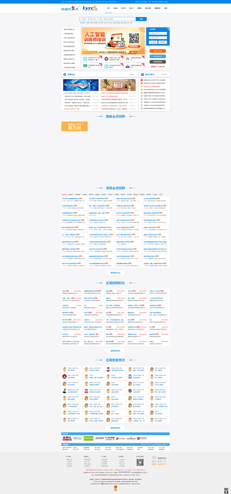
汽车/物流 (155, 194)
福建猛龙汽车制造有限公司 (69, 293)
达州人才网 (76, 449)
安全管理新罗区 (72, 392)
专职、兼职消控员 (162, 237)
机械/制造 (70, 194)
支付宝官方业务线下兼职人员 (134, 222)
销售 (122, 22)
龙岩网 (74, 447)
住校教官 (155, 237)
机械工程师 (69, 229)
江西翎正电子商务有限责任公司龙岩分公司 (74, 329)
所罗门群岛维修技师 (155, 312)
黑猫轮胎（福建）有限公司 (113, 293)
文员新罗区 (71, 385)
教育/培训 (104, 194)
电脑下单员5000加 (98, 200)
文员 (105, 22)
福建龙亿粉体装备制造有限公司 (115, 307)
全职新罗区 (136, 377)
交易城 (95, 22)
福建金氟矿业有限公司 (90, 307)
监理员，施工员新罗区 (96, 377)
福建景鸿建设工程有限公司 (69, 249)
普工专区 (87, 461)
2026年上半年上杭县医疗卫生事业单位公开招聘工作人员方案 (154, 99)
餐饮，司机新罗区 (138, 370)
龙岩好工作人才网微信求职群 (150, 86)
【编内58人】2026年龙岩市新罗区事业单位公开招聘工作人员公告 (154, 102)
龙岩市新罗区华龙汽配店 (91, 315)
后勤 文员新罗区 (138, 399)
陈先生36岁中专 (160, 418)
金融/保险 (97, 194)
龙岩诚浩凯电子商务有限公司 (97, 220)
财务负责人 (123, 244)
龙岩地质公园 (130, 449)
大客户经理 (101, 237)
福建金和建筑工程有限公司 (124, 242)
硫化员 (108, 291)
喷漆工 (68, 237)
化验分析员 (151, 244)
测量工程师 (97, 208)
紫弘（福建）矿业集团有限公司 (98, 206)
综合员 (164, 222)
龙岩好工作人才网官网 (73, 1)
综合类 (160, 194)
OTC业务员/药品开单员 (156, 298)
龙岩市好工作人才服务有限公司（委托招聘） (75, 300)
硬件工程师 (109, 251)
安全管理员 (103, 265)
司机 (131, 22)
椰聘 (139, 449)
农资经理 (96, 237)
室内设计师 (69, 251)
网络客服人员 (162, 208)
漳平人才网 (88, 1)
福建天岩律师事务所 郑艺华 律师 (129, 481)
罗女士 (113, 411)
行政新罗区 (71, 377)
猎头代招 (148, 8)
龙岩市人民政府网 (66, 447)
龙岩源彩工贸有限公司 (156, 343)
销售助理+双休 (66, 312)
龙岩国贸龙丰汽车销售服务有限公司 (72, 220)
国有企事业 (105, 466)
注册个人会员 (157, 51)
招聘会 (139, 8)
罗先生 (113, 375)
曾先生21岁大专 (73, 411)
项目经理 (150, 237)
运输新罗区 (115, 392)
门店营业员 (65, 305)
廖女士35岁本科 (138, 389)
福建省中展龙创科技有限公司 (124, 198)
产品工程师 (105, 258)
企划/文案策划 (77, 244)
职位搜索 (104, 464)
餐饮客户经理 (108, 237)
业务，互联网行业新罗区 (162, 406)
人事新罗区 (136, 392)
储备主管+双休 (151, 200)
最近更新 (64, 194)
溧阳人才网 (65, 449)
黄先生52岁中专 (73, 418)
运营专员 (101, 222)
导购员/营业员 (84, 244)
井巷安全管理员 (109, 208)
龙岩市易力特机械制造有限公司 (71, 198)
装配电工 (75, 229)
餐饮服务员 (131, 312)
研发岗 (110, 258)
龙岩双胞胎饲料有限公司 (151, 220)
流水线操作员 (70, 258)
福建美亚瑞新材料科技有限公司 (115, 300)
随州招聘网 (161, 449)
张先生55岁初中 (160, 375)
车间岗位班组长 (134, 265)
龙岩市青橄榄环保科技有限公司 (71, 256)
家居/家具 (123, 194)
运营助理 (96, 222)
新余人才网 (151, 447)
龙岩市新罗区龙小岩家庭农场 (136, 343)
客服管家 (110, 229)
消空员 (159, 251)
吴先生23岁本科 (116, 368)
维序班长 (105, 229)
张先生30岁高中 (73, 368)
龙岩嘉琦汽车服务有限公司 (124, 206)
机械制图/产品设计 (78, 200)
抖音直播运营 (70, 244)
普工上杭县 (115, 413)
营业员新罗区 (94, 399)
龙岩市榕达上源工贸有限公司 (136, 329)
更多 (165, 8)
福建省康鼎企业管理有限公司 (152, 213)
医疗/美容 (110, 194)
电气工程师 (136, 229)
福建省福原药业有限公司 (157, 300)
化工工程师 (126, 265)
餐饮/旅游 (142, 194)
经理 (99, 22)
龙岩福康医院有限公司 (68, 213)
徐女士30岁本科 (73, 375)
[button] (132, 52)
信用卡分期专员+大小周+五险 (70, 341)
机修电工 (108, 298)
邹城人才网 (129, 447)
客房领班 (81, 208)
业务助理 (104, 251)
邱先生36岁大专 (160, 404)
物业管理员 (154, 251)
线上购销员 (80, 265)
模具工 (84, 258)
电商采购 (86, 265)
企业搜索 (104, 461)
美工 (111, 22)
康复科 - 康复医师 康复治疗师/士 (81, 215)
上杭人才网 (82, 1)
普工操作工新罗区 (116, 377)
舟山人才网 (161, 447)
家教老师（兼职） (125, 200)
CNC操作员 (85, 237)
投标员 (82, 251)
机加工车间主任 (162, 258)
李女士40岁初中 (160, 368)
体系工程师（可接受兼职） (113, 305)
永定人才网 (107, 1)
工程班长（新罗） (98, 229)
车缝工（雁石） (66, 298)
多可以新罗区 (159, 385)
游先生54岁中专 (138, 368)
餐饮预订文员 (75, 208)
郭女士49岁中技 (95, 404)
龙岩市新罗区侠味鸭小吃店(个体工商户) (95, 293)
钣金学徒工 (123, 258)
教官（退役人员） (89, 341)
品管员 (150, 222)
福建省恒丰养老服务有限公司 (92, 343)
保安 (149, 251)
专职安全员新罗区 (95, 392)
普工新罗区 (158, 370)
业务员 (118, 22)
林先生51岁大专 (95, 389)
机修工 (64, 291)
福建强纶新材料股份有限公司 (97, 256)
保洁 (122, 237)
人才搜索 (122, 466)
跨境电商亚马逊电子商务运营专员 (71, 327)
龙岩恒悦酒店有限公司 (68, 206)
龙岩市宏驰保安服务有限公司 (124, 234)
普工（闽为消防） (139, 258)
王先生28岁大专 (138, 418)
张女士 (157, 411)
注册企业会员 (157, 56)
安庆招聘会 (140, 447)
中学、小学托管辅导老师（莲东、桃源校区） (118, 320)
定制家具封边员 (132, 327)
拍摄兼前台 (123, 215)
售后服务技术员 (81, 229)
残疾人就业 (87, 464)
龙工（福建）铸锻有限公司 (69, 234)
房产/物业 (129, 194)
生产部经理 (159, 229)
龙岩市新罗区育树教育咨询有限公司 (116, 322)
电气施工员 (65, 334)
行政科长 (109, 265)
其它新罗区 (71, 370)
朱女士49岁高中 (116, 418)
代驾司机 (133, 208)
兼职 (125, 22)
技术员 (156, 258)
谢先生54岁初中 (73, 397)
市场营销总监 (97, 251)
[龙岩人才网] (79, 10)
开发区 (91, 22)
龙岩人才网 (64, 1)
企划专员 (156, 208)
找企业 (116, 8)
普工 (72, 200)
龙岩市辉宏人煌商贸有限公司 (97, 198)
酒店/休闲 (148, 194)
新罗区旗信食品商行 (155, 336)
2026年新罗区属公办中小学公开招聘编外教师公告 (154, 89)
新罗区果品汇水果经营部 (69, 307)
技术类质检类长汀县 (74, 413)
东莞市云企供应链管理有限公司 (158, 293)
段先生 (113, 397)
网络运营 (96, 244)
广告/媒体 (84, 194)
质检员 (76, 258)
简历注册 (104, 459)
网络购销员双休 (102, 244)
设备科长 (163, 244)
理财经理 (131, 251)
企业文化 (69, 464)
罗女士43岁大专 (73, 382)
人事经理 (69, 208)
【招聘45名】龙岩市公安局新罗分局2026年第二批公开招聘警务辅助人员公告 (154, 83)
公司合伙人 (123, 222)
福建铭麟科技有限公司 (122, 263)
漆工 (75, 222)
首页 (108, 8)
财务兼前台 (130, 215)
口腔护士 (151, 208)
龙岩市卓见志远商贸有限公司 (70, 263)
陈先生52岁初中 (95, 411)
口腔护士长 (87, 320)
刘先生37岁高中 (116, 389)
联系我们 (166, 1)
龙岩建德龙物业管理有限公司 (114, 315)
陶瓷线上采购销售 (107, 200)
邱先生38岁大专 (138, 411)
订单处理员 (69, 265)
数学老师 (108, 341)
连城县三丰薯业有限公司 (151, 227)
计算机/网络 (77, 194)
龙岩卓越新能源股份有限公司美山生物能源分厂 (157, 242)
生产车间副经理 (152, 229)
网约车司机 (123, 208)
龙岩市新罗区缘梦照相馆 (151, 198)
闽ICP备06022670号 (96, 484)
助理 (102, 22)
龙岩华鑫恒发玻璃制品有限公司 (136, 307)
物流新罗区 (71, 399)
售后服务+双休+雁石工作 (162, 200)
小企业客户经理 (125, 251)
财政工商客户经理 (138, 251)
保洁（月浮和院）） (129, 237)
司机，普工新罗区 (160, 392)
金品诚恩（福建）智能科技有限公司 (154, 263)
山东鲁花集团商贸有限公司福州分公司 (100, 234)
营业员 (114, 22)
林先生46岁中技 (95, 382)
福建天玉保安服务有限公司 (151, 234)
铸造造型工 (130, 229)
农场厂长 (130, 341)
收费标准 (161, 1)
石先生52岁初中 (95, 368)
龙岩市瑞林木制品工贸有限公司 (158, 329)
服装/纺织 (136, 194)
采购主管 (161, 265)
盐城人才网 (86, 449)
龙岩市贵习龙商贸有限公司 (124, 213)
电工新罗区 (158, 421)
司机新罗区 (115, 399)
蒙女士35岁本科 (73, 404)
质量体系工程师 (132, 334)
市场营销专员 (70, 215)
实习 (128, 22)
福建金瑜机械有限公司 (134, 336)
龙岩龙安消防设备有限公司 (124, 256)
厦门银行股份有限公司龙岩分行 (125, 249)
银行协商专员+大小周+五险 (154, 215)
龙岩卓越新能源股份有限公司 (97, 263)
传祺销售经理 (80, 222)
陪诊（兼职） (131, 298)
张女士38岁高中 (138, 404)
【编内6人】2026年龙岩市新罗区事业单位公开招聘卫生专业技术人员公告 (154, 105)
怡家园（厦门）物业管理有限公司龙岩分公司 (101, 227)
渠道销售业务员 (154, 305)
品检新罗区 (115, 421)
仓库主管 (86, 312)
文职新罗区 (115, 406)
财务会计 (103, 208)
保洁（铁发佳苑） (138, 237)
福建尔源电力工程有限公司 (69, 336)
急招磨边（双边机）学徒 (135, 305)
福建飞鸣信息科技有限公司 (124, 220)
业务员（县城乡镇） (138, 215)
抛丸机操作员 (78, 237)
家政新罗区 (136, 406)
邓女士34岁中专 (138, 397)
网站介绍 (69, 459)
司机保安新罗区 (94, 370)
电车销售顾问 (70, 222)
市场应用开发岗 (98, 258)
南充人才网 (118, 447)
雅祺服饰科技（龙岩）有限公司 (98, 213)
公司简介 (69, 461)
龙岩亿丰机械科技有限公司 (124, 227)
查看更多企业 (115, 273)
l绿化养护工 (164, 251)
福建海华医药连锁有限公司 (135, 322)
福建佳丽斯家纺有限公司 (69, 242)
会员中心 (122, 461)
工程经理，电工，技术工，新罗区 (143, 421)
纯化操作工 (157, 244)
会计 (108, 22)
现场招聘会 (87, 459)
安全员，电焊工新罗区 (96, 421)
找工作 (123, 8)
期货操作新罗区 (94, 385)
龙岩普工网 (151, 449)
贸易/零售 (91, 194)
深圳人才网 (97, 449)
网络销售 (75, 265)
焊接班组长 (166, 265)
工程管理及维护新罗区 (96, 413)
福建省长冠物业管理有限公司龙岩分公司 (155, 249)
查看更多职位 (115, 351)
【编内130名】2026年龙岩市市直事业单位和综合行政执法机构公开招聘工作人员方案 (154, 96)
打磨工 (68, 200)
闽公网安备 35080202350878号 (111, 484)
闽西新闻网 (86, 447)
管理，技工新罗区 (138, 413)
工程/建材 (116, 194)
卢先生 (91, 375)
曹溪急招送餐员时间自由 (91, 291)
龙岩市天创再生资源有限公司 (158, 322)
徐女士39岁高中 (95, 397)
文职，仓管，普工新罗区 (97, 406)
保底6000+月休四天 (155, 291)
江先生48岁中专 (95, 418)
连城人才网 (113, 1)
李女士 (113, 382)
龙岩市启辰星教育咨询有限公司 (115, 343)
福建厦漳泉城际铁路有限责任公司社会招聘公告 (154, 92)
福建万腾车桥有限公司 (150, 256)
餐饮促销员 (153, 334)
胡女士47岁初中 (138, 382)
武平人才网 (101, 1)
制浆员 (80, 258)
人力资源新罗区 (72, 406)
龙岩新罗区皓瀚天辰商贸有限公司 (98, 242)
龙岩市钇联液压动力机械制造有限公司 (116, 336)
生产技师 (154, 222)
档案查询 (157, 8)
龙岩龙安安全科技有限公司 (96, 249)
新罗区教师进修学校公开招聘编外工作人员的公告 (154, 108)
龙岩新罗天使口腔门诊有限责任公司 (154, 206)
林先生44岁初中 (160, 397)
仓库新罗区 (115, 385)
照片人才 (122, 464)
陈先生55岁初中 (160, 389)
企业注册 (122, 459)
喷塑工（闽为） (131, 258)
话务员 (128, 208)
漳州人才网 (108, 447)
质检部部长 (151, 258)
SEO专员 (130, 291)
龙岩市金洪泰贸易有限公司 (157, 307)
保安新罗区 (71, 421)
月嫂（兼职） (133, 200)
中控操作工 (97, 265)
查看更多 (131, 74)
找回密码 (87, 466)
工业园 (87, 22)
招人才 (131, 8)
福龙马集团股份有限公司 (69, 227)
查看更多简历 (115, 428)
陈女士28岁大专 (116, 404)
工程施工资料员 (76, 251)
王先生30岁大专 (138, 375)
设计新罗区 (158, 413)
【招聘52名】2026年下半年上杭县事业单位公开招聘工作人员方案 (154, 80)
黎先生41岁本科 (73, 389)
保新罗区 (158, 399)
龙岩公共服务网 (120, 449)
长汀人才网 (94, 1)
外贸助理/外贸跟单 (153, 265)
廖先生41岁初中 (160, 382)
